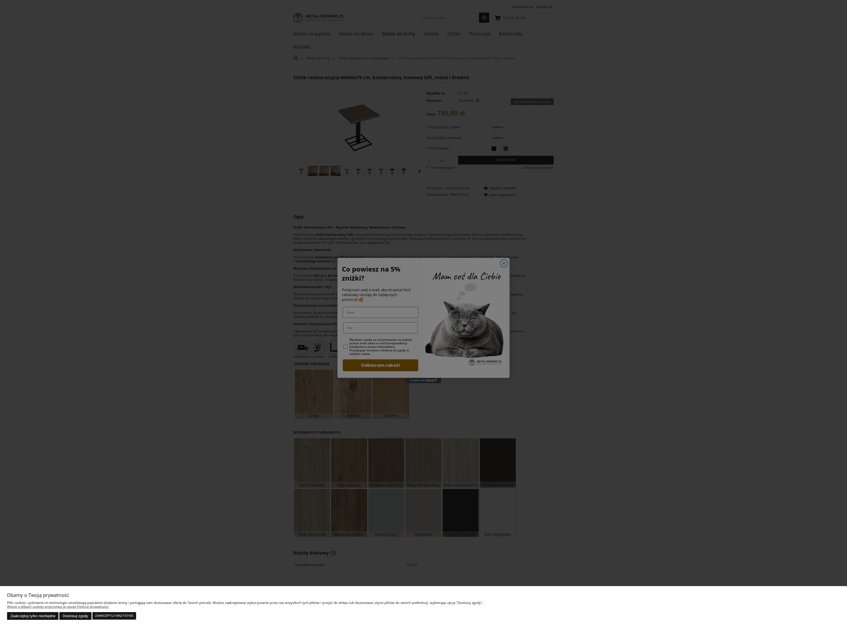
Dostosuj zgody (75, 616)
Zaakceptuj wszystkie (114, 615)
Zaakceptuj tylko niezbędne (32, 616)
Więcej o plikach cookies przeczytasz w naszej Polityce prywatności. (58, 606)
